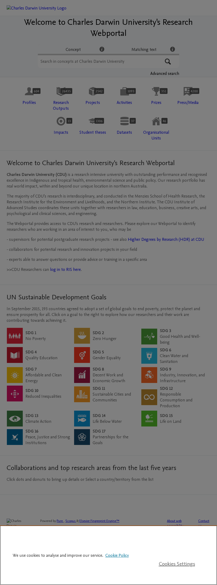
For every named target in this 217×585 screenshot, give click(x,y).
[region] (108, 555)
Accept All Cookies (176, 547)
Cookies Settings (177, 563)
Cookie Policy (117, 555)
